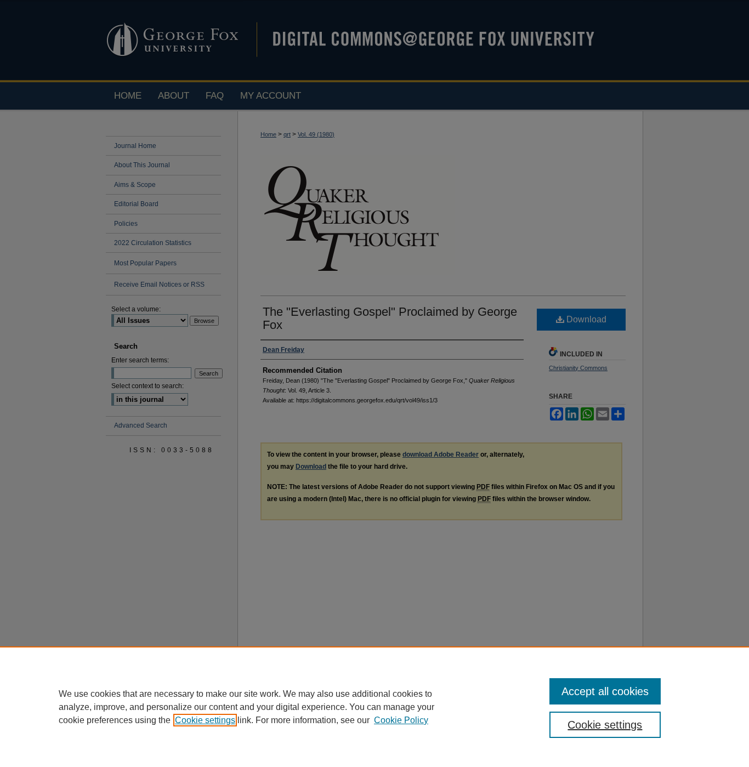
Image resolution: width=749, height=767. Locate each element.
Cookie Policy (401, 720)
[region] (374, 706)
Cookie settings (205, 720)
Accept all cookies (605, 691)
